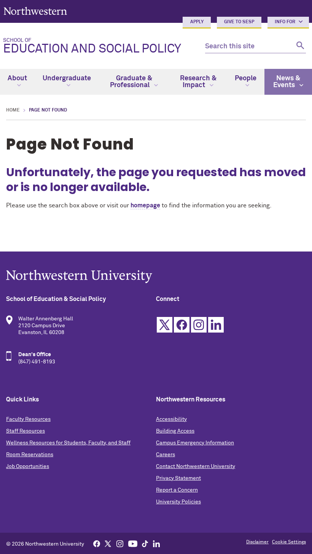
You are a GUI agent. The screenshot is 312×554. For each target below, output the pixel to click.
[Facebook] (96, 543)
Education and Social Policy (92, 46)
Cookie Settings (289, 542)
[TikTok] (145, 543)
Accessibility (171, 419)
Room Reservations (29, 454)
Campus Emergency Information (195, 443)
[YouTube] (132, 543)
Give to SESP (239, 22)
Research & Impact (198, 82)
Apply (197, 22)
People (245, 78)
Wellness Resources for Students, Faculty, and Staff (68, 443)
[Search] (299, 46)
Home (13, 110)
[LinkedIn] (156, 543)
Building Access (175, 431)
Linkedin (216, 325)
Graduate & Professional (131, 82)
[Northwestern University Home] (35, 11)
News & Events (286, 82)
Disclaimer (257, 542)
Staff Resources (25, 431)
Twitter (164, 325)
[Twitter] (108, 543)
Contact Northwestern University (195, 466)
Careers (165, 454)
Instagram (199, 325)
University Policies (178, 502)
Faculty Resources (28, 419)
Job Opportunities (27, 466)
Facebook (181, 325)
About (17, 78)
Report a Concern (177, 490)
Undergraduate (67, 78)
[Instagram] (119, 543)
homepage (145, 205)
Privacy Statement (178, 478)
